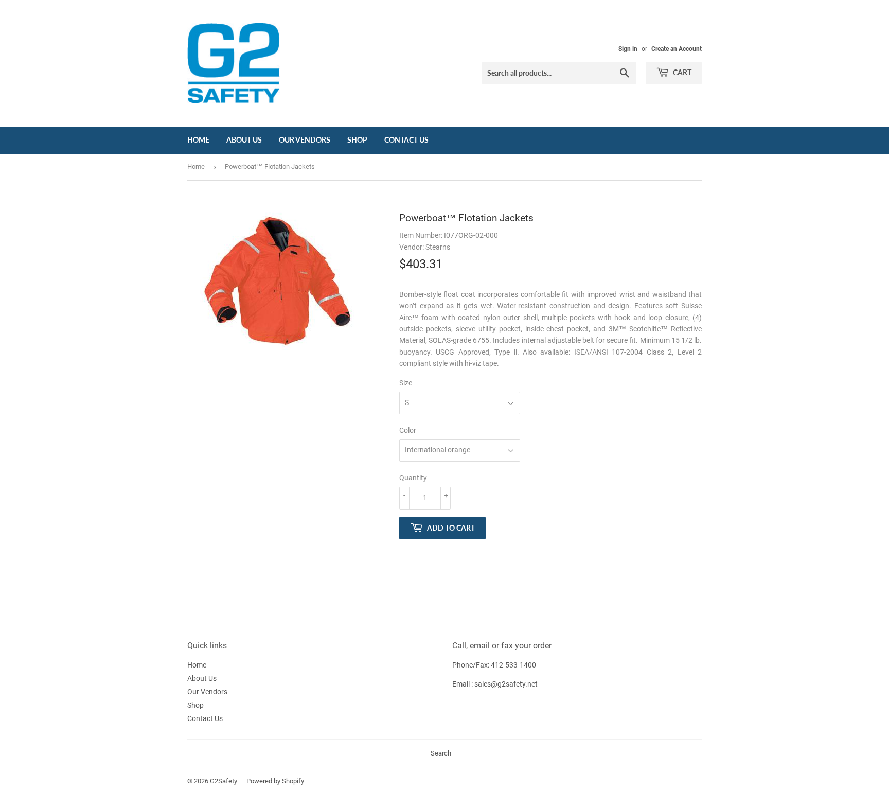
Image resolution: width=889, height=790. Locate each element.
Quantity (413, 477)
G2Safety (223, 781)
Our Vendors (304, 139)
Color (407, 430)
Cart (681, 72)
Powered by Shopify (275, 781)
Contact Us (406, 139)
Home (198, 139)
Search (441, 753)
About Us (244, 139)
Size (405, 383)
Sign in (627, 48)
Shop (357, 139)
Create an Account (676, 48)
